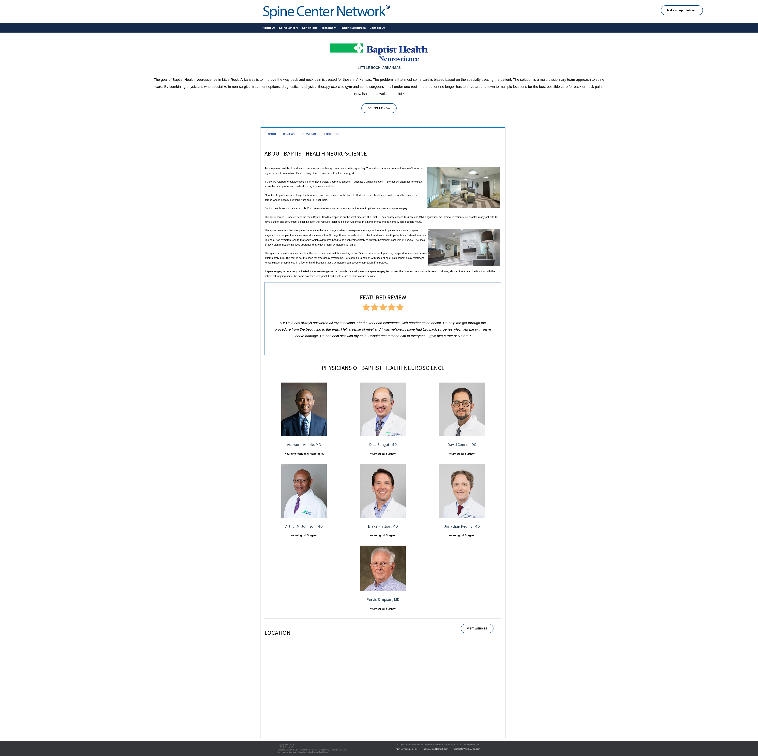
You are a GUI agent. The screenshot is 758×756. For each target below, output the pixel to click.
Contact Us (377, 28)
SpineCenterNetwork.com (435, 749)
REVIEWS (289, 134)
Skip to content (8, 1)
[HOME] (326, 19)
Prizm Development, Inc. (406, 749)
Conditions (309, 28)
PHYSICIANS (310, 134)
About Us (269, 28)
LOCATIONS (331, 134)
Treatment (329, 28)
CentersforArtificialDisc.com (466, 749)
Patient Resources (353, 28)
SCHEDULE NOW (379, 108)
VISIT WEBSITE (477, 628)
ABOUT (271, 134)
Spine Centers (288, 28)
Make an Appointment (682, 10)
